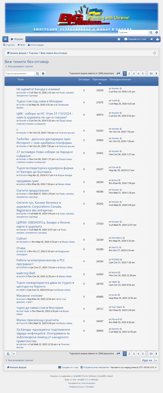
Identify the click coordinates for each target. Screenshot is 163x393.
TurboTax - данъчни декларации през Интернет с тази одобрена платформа (44, 141)
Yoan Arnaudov (88, 383)
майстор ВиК (25, 273)
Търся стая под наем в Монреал (39, 101)
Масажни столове (29, 295)
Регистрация (37, 45)
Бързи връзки (6, 40)
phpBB (77, 376)
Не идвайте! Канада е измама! (38, 89)
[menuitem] (119, 39)
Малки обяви (64, 184)
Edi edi (22, 175)
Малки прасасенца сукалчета (37, 320)
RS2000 (23, 267)
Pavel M (23, 323)
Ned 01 (22, 251)
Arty (74, 379)
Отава (20, 248)
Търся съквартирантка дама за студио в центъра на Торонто (45, 284)
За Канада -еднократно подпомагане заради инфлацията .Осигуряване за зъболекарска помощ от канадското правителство (43, 335)
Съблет (21, 238)
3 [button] (134, 73)
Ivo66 (22, 105)
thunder (23, 92)
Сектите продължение (32, 190)
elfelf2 (22, 290)
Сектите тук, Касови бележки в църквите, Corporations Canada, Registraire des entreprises (39, 206)
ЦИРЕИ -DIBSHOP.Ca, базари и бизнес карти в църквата (43, 224)
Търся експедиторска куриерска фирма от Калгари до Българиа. (44, 170)
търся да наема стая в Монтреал (39, 308)
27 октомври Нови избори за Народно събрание (44, 154)
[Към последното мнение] (121, 88)
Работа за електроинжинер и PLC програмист (40, 262)
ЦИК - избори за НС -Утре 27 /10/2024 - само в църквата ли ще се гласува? (44, 115)
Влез (22, 45)
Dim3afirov (24, 242)
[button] (118, 73)
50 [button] (151, 73)
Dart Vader (24, 311)
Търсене (10, 45)
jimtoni (22, 184)
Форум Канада (64, 175)
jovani (22, 299)
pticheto (23, 344)
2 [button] (129, 73)
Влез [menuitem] (152, 40)
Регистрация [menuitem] (158, 40)
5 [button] (143, 73)
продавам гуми (27, 181)
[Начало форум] (81, 18)
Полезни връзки (66, 133)
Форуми (18, 39)
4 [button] (138, 73)
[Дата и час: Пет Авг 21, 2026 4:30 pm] (154, 53)
